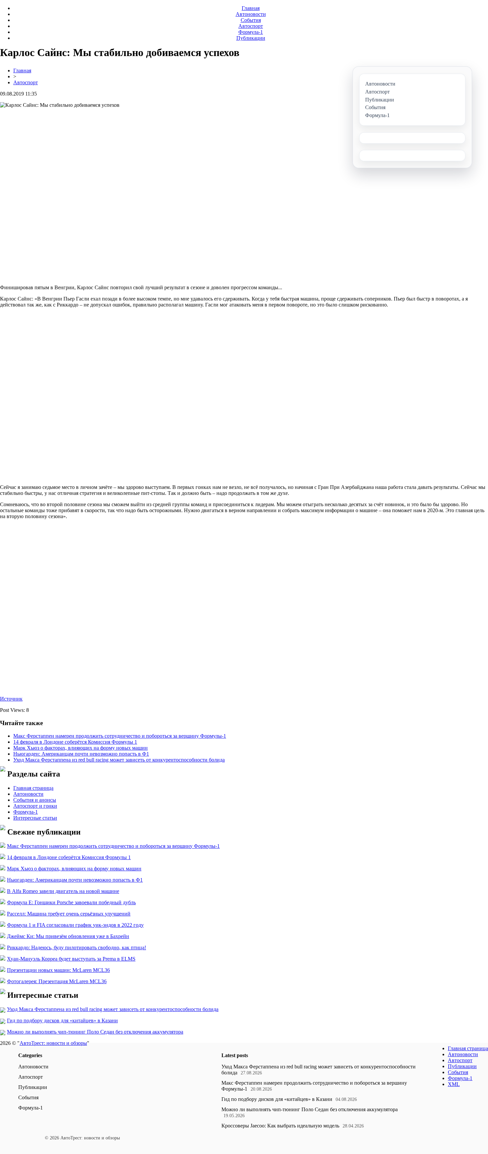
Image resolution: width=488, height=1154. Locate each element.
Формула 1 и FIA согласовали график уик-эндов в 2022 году (75, 925)
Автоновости (251, 14)
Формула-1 (250, 32)
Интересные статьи (35, 818)
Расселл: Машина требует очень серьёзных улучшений (68, 913)
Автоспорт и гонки (35, 806)
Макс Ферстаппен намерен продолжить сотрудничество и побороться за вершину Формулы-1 (119, 736)
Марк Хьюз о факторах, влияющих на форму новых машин (80, 748)
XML (454, 1084)
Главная (251, 8)
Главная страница (33, 788)
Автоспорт (250, 26)
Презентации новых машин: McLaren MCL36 (58, 970)
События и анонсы (34, 800)
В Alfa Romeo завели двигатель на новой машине (63, 891)
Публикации (250, 38)
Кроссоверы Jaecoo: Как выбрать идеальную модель (280, 1125)
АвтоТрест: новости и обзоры (53, 1043)
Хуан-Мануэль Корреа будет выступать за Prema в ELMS (71, 959)
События (251, 20)
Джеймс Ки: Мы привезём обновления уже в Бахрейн (68, 936)
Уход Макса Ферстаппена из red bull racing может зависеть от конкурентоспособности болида (119, 760)
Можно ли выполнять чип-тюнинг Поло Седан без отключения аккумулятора (95, 1032)
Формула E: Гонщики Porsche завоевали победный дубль (71, 902)
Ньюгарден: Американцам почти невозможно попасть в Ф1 (81, 754)
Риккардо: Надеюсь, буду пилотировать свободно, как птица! (76, 947)
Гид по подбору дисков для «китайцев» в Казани (62, 1020)
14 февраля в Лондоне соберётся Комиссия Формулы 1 (75, 742)
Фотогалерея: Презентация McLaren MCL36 (57, 981)
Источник (11, 699)
